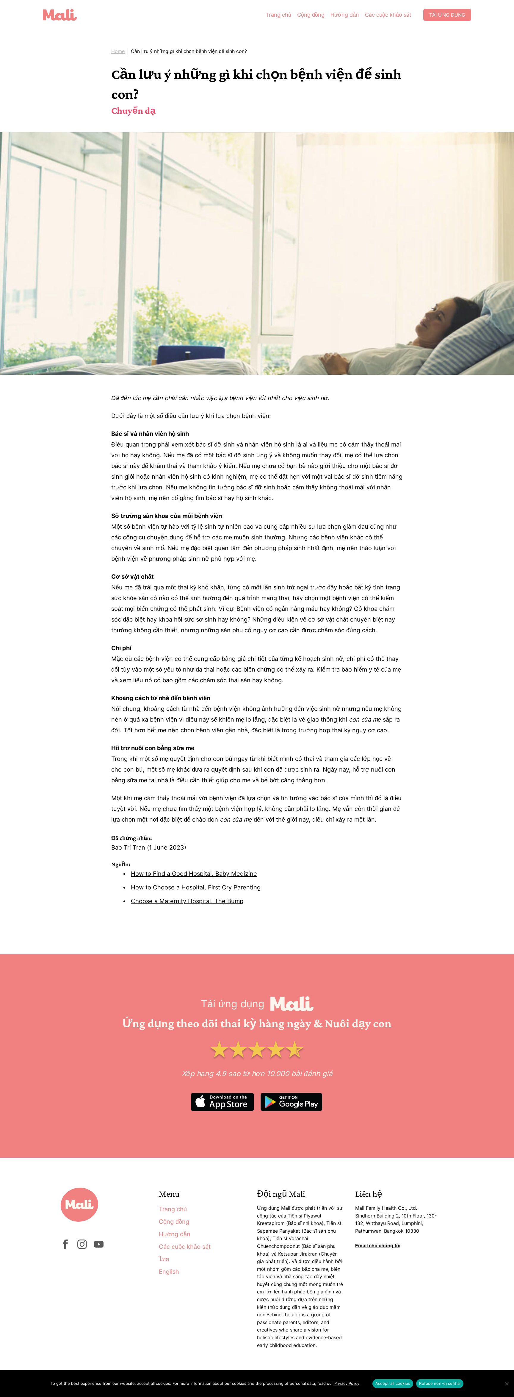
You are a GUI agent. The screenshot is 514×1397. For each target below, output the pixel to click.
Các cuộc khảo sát (388, 15)
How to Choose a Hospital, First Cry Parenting (196, 887)
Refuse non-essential (439, 1383)
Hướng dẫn (344, 15)
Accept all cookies (392, 1383)
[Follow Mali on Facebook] (65, 1247)
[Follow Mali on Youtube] (99, 1247)
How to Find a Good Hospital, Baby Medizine (194, 873)
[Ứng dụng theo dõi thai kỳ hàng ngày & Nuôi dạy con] (64, 15)
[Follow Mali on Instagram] (82, 1247)
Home (118, 51)
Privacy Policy (346, 1383)
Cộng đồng (311, 15)
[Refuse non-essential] (507, 1384)
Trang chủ (278, 15)
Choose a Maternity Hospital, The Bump (187, 901)
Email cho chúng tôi (377, 1245)
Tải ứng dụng (447, 15)
